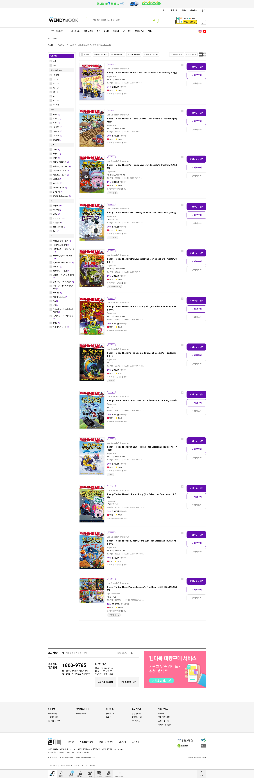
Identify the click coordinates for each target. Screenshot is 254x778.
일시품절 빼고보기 (100, 54)
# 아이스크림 (112, 237)
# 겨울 (110, 475)
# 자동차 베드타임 (114, 615)
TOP (201, 774)
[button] (202, 23)
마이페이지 (194, 10)
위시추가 (197, 83)
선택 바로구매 (135, 54)
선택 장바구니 (119, 54)
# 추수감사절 (112, 193)
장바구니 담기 (198, 66)
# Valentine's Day (115, 287)
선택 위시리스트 (152, 54)
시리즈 (55, 38)
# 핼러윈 (111, 381)
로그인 (165, 10)
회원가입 (174, 10)
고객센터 (183, 10)
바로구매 (197, 75)
